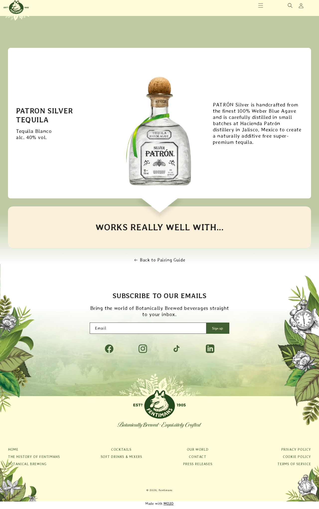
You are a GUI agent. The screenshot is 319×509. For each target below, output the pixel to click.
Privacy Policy (296, 449)
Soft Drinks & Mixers (121, 457)
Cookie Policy (297, 457)
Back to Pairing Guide (162, 259)
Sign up (217, 328)
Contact (197, 457)
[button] (260, 5)
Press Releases (197, 464)
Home (13, 449)
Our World (197, 449)
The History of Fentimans (34, 457)
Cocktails (121, 449)
